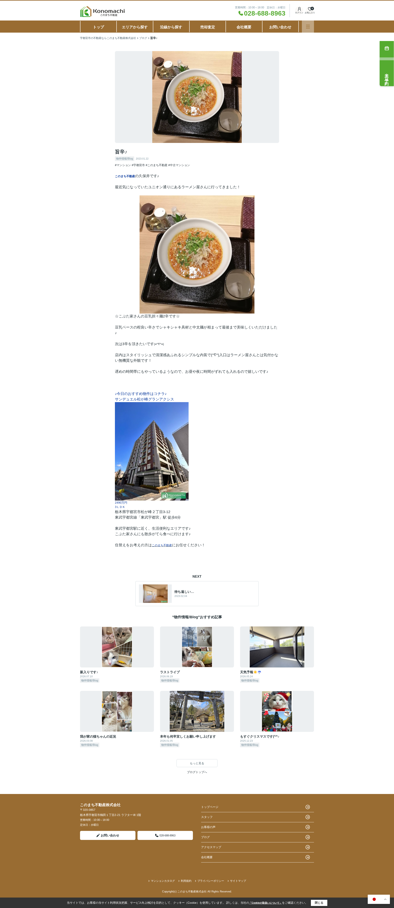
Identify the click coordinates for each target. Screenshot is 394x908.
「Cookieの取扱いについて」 (265, 902)
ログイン (299, 12)
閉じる (319, 902)
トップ (98, 27)
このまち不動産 (125, 176)
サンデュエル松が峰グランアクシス (144, 399)
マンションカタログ (163, 880)
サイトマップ (238, 880)
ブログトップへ (197, 772)
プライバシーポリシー (210, 880)
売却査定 (207, 27)
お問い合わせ (280, 27)
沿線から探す (171, 27)
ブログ (205, 837)
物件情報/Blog (124, 158)
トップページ (209, 807)
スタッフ (207, 817)
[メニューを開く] (308, 27)
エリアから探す (135, 27)
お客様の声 (208, 827)
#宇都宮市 (138, 165)
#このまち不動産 (156, 165)
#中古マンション (179, 165)
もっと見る (197, 763)
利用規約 (186, 880)
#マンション (123, 165)
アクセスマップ (211, 847)
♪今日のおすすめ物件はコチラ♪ (141, 394)
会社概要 (244, 27)
